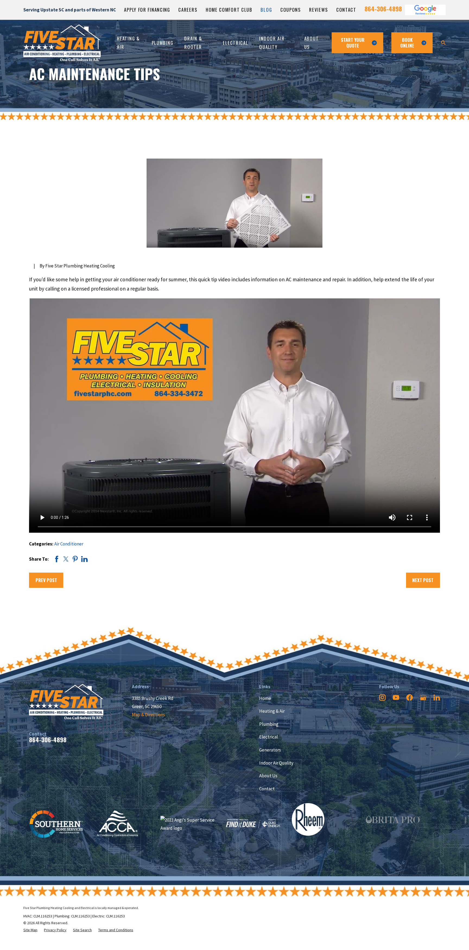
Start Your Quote (353, 42)
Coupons (290, 9)
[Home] (61, 42)
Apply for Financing (147, 9)
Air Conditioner (68, 544)
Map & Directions (148, 715)
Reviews (318, 9)
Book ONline (407, 42)
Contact (346, 9)
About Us (268, 776)
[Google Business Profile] (423, 697)
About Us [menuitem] (311, 42)
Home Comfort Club (229, 9)
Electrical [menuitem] (235, 42)
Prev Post (46, 580)
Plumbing (268, 724)
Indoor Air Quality (276, 763)
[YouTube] (396, 697)
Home (265, 698)
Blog (266, 9)
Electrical (268, 737)
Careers (187, 9)
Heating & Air (272, 711)
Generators (270, 750)
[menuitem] (30, 930)
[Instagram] (382, 697)
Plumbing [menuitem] (162, 42)
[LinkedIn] (436, 697)
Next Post (422, 580)
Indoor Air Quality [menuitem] (271, 42)
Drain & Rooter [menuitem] (193, 42)
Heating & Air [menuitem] (128, 42)
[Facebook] (409, 697)
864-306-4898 (383, 8)
